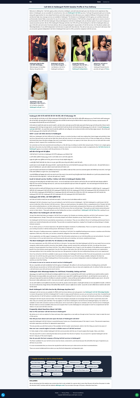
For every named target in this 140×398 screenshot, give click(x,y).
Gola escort (86, 362)
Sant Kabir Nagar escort (38, 362)
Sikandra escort (57, 374)
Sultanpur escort (36, 366)
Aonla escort (67, 370)
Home (99, 2)
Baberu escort (96, 362)
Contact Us (106, 2)
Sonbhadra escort (97, 370)
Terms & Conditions (78, 392)
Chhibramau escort (75, 362)
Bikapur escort (51, 362)
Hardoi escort (47, 366)
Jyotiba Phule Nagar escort (82, 370)
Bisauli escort (58, 366)
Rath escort (47, 374)
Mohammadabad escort (38, 370)
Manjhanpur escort (92, 366)
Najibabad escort (36, 374)
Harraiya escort (62, 362)
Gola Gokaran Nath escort (54, 370)
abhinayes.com (59, 385)
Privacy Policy (65, 392)
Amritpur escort (80, 366)
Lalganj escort (68, 366)
